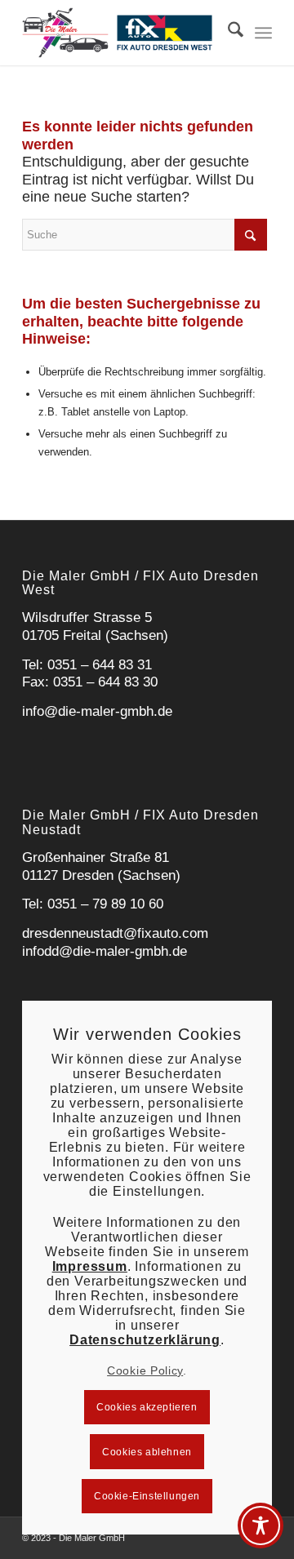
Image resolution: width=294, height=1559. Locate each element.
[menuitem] (227, 32)
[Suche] (227, 32)
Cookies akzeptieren (146, 1407)
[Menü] (263, 32)
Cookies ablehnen (147, 1452)
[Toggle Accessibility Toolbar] (260, 1525)
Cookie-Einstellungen (147, 1496)
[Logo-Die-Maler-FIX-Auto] (122, 32)
